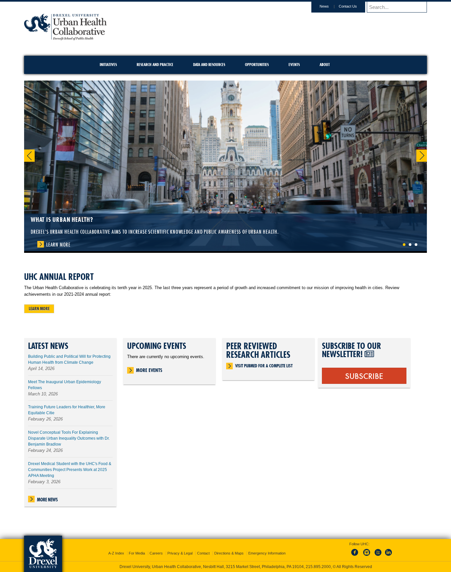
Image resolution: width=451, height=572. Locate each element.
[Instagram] (367, 550)
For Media (137, 547)
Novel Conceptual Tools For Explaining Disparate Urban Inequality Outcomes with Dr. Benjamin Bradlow (69, 438)
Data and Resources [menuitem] (209, 64)
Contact (203, 547)
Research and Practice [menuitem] (155, 64)
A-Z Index (116, 547)
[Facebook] (356, 550)
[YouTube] (378, 550)
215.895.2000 (231, 566)
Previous (29, 156)
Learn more (39, 308)
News (324, 6)
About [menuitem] (325, 64)
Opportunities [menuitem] (257, 64)
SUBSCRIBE (364, 375)
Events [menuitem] (294, 64)
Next (421, 156)
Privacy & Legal (179, 547)
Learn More (58, 244)
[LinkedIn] (389, 550)
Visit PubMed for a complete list (264, 365)
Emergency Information (267, 547)
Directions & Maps (229, 547)
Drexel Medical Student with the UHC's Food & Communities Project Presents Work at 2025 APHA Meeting (69, 469)
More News (47, 500)
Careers (156, 547)
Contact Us (348, 6)
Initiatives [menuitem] (108, 64)
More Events (149, 370)
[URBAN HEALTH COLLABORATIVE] (65, 38)
